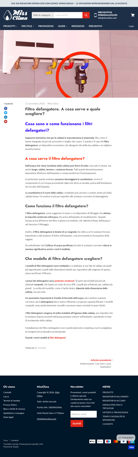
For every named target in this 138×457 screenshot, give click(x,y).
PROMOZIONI (46, 26)
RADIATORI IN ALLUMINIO (115, 396)
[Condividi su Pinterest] (5, 121)
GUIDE (62, 26)
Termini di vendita (11, 400)
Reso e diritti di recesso (14, 408)
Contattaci (15, 440)
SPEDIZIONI (77, 26)
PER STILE (27, 26)
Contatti (7, 392)
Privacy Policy (10, 404)
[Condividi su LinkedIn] (5, 117)
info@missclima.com (46, 418)
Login (131, 26)
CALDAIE (42, 348)
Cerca (6, 396)
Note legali (8, 417)
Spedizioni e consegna (13, 413)
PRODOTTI (9, 26)
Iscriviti (77, 423)
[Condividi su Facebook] (5, 108)
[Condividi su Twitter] (5, 112)
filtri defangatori (58, 337)
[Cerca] (86, 15)
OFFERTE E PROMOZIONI (115, 412)
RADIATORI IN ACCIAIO (114, 400)
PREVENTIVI (95, 26)
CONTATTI (108, 424)
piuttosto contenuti (64, 280)
